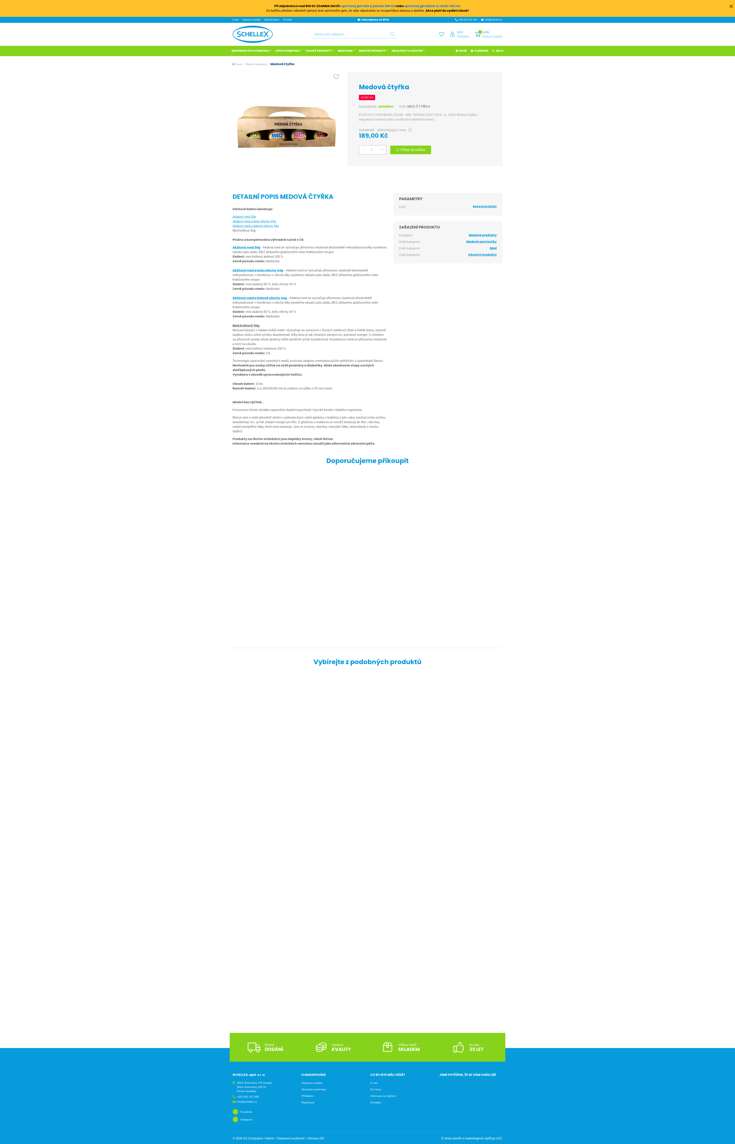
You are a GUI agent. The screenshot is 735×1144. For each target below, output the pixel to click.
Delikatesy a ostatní (407, 51)
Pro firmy (287, 19)
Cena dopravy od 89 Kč (375, 20)
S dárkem (481, 51)
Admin (269, 1138)
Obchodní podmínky (313, 1089)
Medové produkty (372, 51)
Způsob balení (271, 19)
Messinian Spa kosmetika (250, 51)
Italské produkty (319, 51)
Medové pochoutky (481, 241)
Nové (463, 51)
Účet (460, 32)
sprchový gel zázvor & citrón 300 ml (432, 6)
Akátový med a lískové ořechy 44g (256, 226)
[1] (392, 34)
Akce (499, 51)
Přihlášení (463, 36)
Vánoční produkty (482, 254)
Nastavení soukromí (290, 1138)
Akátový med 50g (244, 216)
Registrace (307, 1102)
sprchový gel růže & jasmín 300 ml (368, 6)
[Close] (731, 6)
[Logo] (253, 34)
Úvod (238, 64)
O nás (236, 19)
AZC (499, 1138)
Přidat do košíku (413, 150)
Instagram (246, 1119)
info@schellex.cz (493, 19)
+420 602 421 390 (467, 19)
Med (493, 248)
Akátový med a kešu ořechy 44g (255, 221)
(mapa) (267, 1082)
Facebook (246, 1111)
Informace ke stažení (383, 1095)
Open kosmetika (287, 51)
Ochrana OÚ (315, 1138)
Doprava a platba (252, 19)
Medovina (345, 51)
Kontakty (375, 1102)
